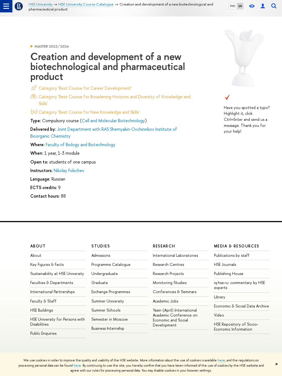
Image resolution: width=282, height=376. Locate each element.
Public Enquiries (43, 333)
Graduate (99, 282)
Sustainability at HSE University (57, 273)
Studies (100, 246)
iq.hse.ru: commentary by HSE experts (239, 285)
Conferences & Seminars (174, 291)
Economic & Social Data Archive (241, 306)
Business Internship (107, 328)
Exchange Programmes (110, 291)
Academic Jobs (165, 301)
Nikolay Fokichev (69, 170)
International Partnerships (52, 291)
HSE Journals (225, 264)
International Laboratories (175, 255)
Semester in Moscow (109, 319)
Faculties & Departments (51, 282)
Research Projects (168, 273)
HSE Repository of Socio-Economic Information (236, 326)
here (221, 360)
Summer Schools (105, 310)
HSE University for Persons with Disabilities (57, 322)
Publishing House (228, 273)
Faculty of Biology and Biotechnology (80, 144)
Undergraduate (104, 273)
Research (164, 246)
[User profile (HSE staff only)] (263, 6)
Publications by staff (232, 255)
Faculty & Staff (43, 301)
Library (219, 296)
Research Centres (168, 264)
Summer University (107, 301)
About (38, 246)
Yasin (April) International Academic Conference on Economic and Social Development (175, 317)
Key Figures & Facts (47, 264)
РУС (233, 6)
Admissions (100, 255)
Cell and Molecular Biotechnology (113, 121)
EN (240, 6)
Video (219, 315)
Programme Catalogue (111, 264)
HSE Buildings (41, 310)
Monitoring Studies (169, 282)
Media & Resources (236, 246)
